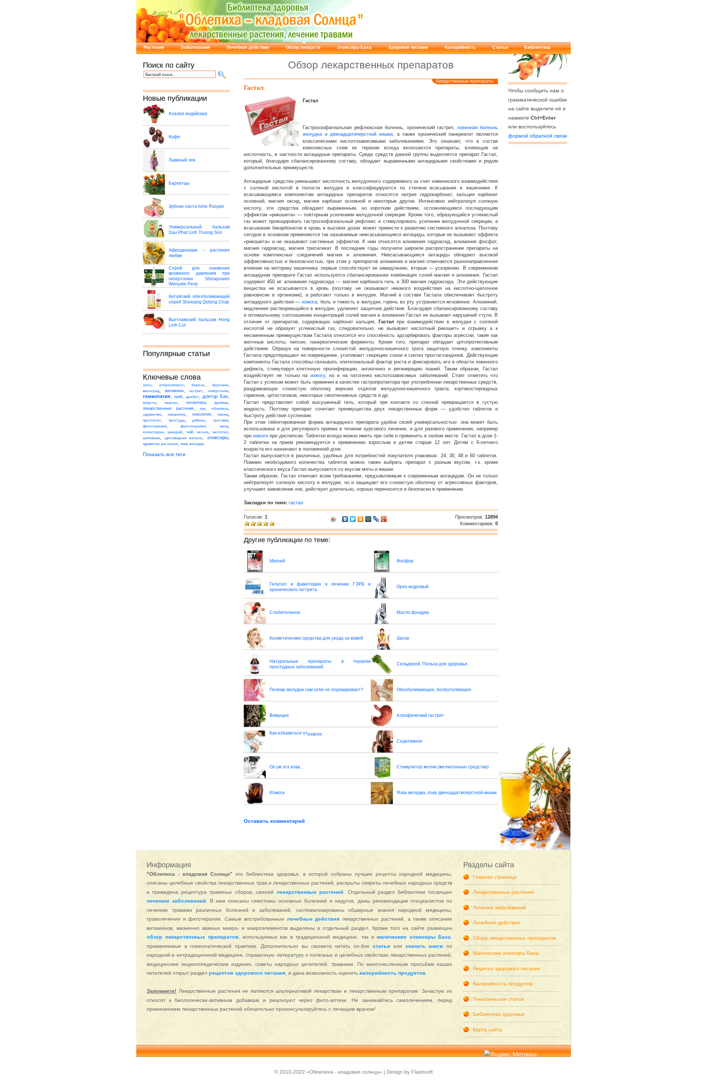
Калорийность (460, 47)
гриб (178, 396)
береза (197, 385)
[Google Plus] (384, 519)
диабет (192, 397)
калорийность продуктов (392, 973)
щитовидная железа (184, 438)
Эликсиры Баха (354, 47)
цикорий (175, 432)
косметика (196, 402)
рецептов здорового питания (247, 973)
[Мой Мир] (368, 519)
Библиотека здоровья (498, 1014)
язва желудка (192, 444)
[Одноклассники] (361, 519)
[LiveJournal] (376, 519)
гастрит (196, 391)
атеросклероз (171, 385)
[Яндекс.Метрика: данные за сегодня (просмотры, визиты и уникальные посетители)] (510, 1054)
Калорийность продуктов (502, 983)
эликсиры (217, 437)
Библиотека (537, 47)
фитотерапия (154, 426)
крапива (221, 403)
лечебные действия (313, 919)
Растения (154, 47)
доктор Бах (215, 396)
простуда (177, 420)
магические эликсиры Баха (414, 937)
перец (223, 414)
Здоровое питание (408, 47)
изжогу (317, 375)
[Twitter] (353, 519)
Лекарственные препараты (464, 81)
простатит (152, 420)
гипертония (218, 391)
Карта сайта (487, 1029)
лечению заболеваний (176, 901)
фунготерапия (192, 426)
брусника (220, 385)
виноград (151, 391)
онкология (201, 414)
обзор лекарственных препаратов (193, 937)
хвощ (223, 426)
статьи (381, 946)
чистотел (220, 432)
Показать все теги (164, 454)
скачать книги (424, 946)
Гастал (254, 87)
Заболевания (195, 47)
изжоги (314, 734)
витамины (174, 390)
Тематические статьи (498, 999)
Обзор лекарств (303, 47)
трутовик (220, 420)
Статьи (500, 47)
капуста (149, 403)
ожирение (177, 414)
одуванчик (152, 414)
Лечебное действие (247, 47)
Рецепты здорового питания (507, 968)
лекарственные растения (168, 408)
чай (189, 432)
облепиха (219, 408)
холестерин (153, 432)
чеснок (202, 432)
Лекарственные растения (503, 892)
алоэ (147, 385)
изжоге (260, 435)
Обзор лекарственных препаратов (514, 938)
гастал (296, 502)
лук (202, 408)
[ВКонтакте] (345, 519)
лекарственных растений (310, 892)
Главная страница (495, 877)
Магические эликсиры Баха (506, 953)
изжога (309, 302)
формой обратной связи (537, 136)
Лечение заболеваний (499, 907)
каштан (171, 403)
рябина (198, 420)
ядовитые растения (160, 444)
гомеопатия (156, 396)
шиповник (151, 438)
